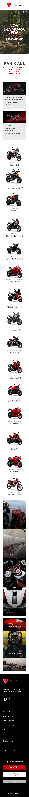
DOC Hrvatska (7, 745)
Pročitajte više (14, 39)
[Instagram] (26, 11)
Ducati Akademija (8, 720)
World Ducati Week (9, 716)
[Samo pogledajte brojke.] (14, 125)
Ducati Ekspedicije (8, 725)
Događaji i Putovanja (9, 750)
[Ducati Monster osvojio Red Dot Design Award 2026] (14, 95)
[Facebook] (23, 11)
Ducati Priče (7, 729)
